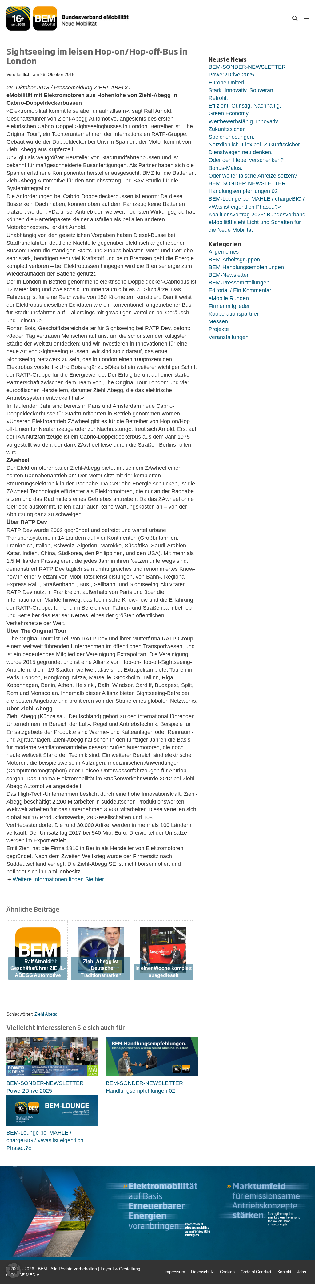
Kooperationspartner (234, 314)
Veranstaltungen (229, 337)
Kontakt (284, 1271)
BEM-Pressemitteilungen (239, 283)
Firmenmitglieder (229, 306)
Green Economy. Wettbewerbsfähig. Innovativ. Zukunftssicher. (244, 121)
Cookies (227, 1271)
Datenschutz (202, 1271)
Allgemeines (224, 252)
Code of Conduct (256, 1271)
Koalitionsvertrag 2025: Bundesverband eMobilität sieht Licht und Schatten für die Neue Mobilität (257, 222)
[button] (295, 18)
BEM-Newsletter (229, 275)
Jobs (301, 1271)
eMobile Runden (229, 298)
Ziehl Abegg (46, 1014)
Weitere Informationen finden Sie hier (58, 879)
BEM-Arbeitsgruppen (234, 259)
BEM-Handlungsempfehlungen (246, 267)
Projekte (219, 329)
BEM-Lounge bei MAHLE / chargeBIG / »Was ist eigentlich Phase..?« (44, 1140)
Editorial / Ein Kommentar (240, 290)
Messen (218, 321)
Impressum (175, 1271)
